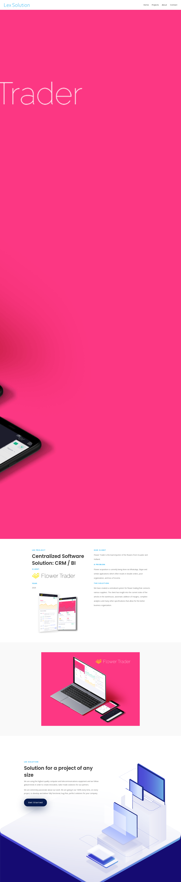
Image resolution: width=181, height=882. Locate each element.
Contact (173, 5)
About (164, 5)
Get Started (35, 802)
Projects (155, 5)
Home (146, 5)
